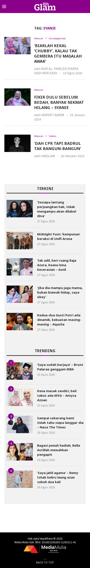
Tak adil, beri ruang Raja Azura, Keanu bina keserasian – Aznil (56, 265)
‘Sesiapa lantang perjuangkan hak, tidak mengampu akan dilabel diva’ (56, 209)
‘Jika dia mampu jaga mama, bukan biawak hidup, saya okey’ (60, 292)
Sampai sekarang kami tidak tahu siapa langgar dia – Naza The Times (60, 422)
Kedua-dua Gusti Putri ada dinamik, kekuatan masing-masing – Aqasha (59, 319)
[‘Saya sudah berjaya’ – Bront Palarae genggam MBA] (20, 371)
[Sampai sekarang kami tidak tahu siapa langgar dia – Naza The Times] (20, 424)
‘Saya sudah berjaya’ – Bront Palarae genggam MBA (60, 366)
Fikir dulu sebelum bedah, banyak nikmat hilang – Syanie (59, 102)
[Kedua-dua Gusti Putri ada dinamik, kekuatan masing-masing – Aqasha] (20, 321)
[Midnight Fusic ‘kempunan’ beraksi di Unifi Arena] (20, 240)
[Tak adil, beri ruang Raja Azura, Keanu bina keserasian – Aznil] (20, 267)
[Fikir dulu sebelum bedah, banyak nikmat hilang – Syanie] (17, 97)
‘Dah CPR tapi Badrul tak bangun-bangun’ (57, 146)
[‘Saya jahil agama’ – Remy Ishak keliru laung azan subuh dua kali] (20, 479)
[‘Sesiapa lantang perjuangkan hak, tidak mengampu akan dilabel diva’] (20, 208)
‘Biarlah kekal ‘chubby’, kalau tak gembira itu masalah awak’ (58, 53)
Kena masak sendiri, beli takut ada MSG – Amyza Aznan (56, 395)
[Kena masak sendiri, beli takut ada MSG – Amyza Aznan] (20, 397)
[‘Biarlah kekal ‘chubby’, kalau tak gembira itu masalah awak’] (17, 45)
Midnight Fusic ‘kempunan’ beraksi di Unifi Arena (58, 236)
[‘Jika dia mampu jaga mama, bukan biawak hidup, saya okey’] (20, 294)
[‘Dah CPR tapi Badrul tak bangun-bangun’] (17, 143)
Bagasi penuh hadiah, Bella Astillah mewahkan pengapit (58, 450)
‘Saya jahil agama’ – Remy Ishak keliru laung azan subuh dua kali (57, 477)
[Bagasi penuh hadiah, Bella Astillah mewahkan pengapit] (20, 452)
